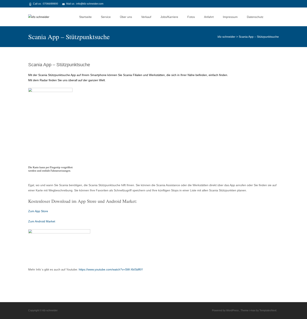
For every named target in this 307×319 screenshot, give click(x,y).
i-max (252, 310)
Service (106, 17)
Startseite (85, 17)
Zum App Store (38, 211)
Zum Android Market (41, 221)
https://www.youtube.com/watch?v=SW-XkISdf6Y (111, 269)
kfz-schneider (226, 36)
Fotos (191, 17)
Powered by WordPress (225, 310)
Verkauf (146, 17)
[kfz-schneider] (35, 15)
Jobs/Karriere (169, 17)
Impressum (230, 17)
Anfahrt (209, 17)
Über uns (126, 17)
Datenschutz (255, 17)
